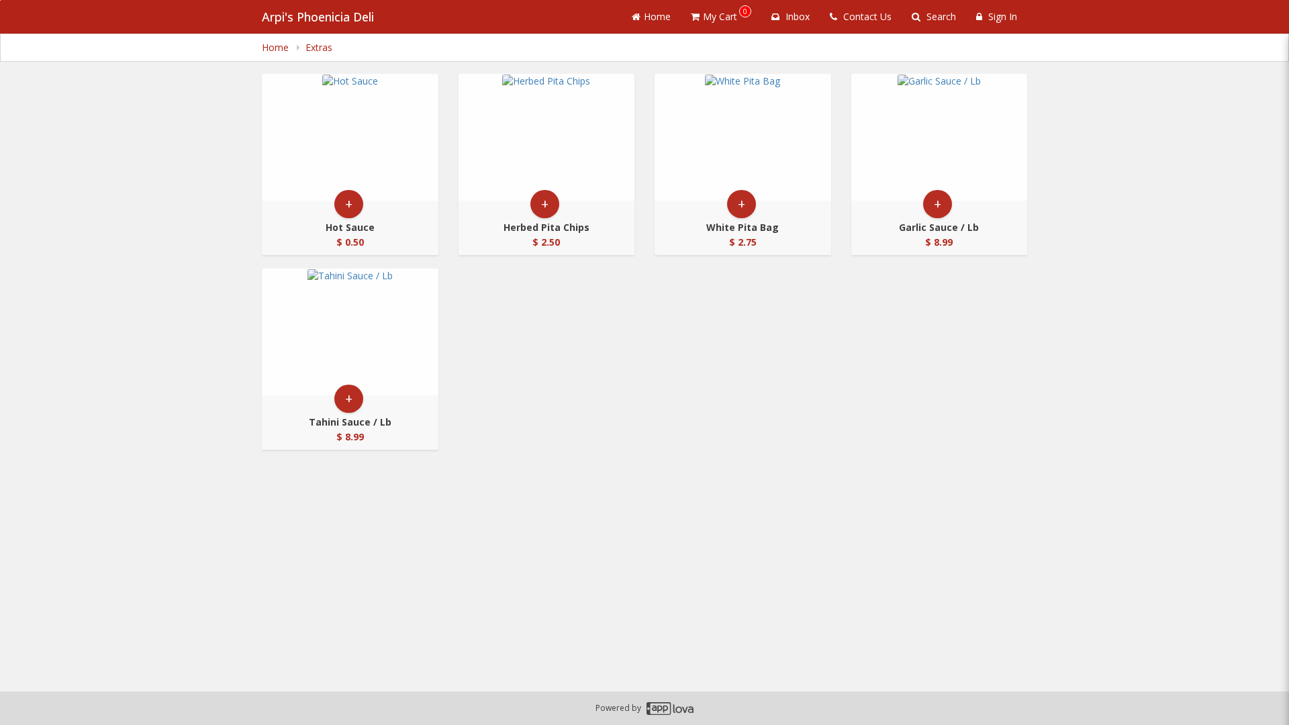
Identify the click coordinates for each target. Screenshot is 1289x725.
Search (940, 16)
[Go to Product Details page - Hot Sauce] (350, 137)
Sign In (1001, 16)
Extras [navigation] (318, 47)
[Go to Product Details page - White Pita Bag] (743, 137)
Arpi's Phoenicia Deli (318, 17)
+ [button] (348, 204)
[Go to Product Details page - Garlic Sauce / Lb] (939, 137)
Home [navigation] (276, 47)
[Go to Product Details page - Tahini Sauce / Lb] (350, 332)
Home (657, 16)
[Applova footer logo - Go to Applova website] (670, 709)
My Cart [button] (725, 14)
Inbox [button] (796, 16)
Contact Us (866, 16)
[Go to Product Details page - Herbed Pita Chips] (547, 137)
